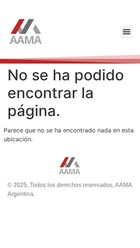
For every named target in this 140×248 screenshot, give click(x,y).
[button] (126, 32)
